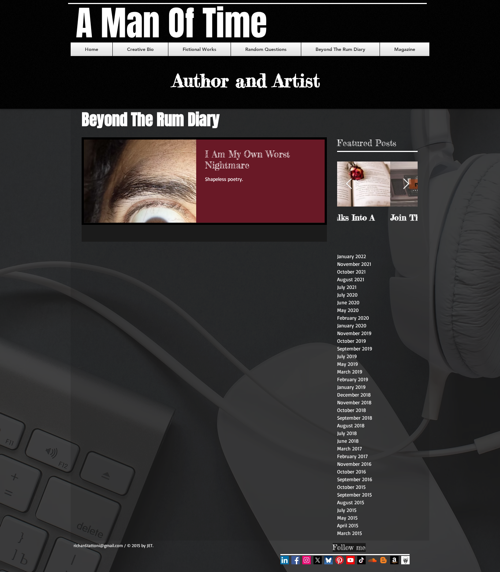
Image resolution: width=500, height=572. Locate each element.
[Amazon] (394, 560)
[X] (317, 560)
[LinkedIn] (284, 560)
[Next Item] (406, 184)
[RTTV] (350, 560)
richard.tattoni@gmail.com (98, 545)
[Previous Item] (349, 184)
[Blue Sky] (328, 560)
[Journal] (405, 560)
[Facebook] (295, 560)
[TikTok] (361, 560)
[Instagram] (306, 560)
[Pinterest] (339, 560)
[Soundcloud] (372, 560)
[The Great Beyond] (383, 560)
